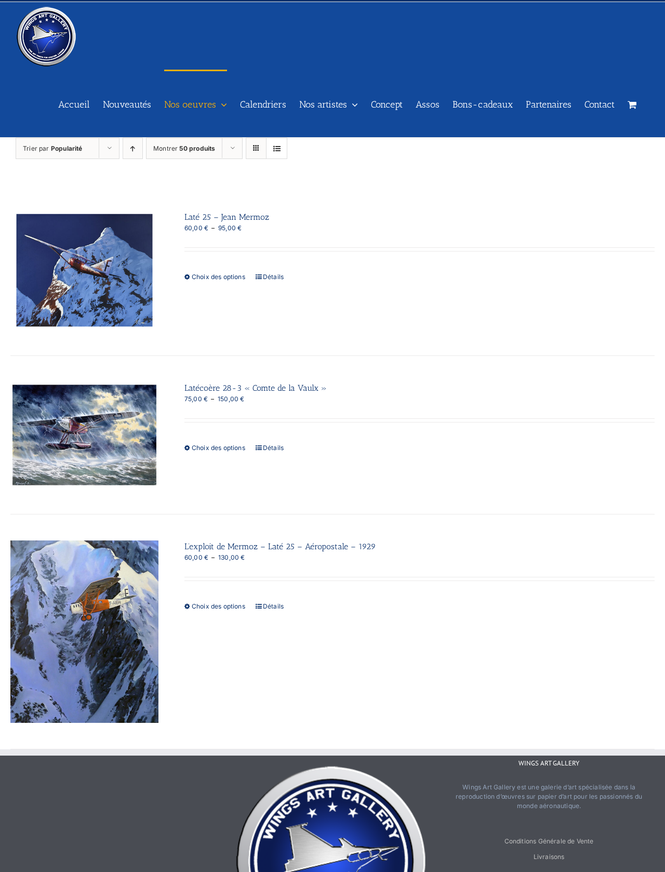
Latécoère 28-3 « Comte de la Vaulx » (255, 388)
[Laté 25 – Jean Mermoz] (84, 270)
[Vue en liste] (277, 148)
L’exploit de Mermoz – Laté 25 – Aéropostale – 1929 (280, 546)
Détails (273, 277)
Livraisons (549, 857)
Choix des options (218, 277)
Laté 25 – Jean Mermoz (226, 217)
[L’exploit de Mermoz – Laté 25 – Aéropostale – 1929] (84, 631)
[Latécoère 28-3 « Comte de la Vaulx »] (84, 435)
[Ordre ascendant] (133, 148)
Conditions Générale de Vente (549, 841)
